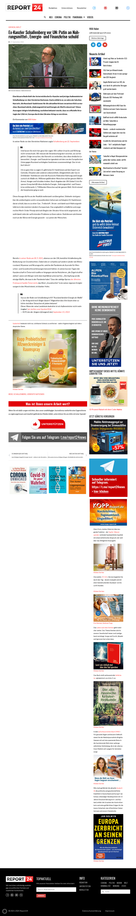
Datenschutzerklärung (91, 911)
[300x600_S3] (105, 250)
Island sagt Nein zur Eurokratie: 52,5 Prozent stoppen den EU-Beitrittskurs (115, 62)
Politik (67, 17)
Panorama (77, 17)
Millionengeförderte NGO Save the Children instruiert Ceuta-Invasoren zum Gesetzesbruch (115, 109)
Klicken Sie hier (18, 389)
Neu (51, 17)
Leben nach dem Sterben (105, 628)
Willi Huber (32, 119)
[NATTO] (108, 406)
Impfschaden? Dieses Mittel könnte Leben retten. (107, 372)
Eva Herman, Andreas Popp (103, 623)
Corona (58, 17)
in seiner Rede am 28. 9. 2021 (31, 258)
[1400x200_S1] (48, 133)
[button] (45, 17)
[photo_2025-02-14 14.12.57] (105, 366)
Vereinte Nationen (35, 394)
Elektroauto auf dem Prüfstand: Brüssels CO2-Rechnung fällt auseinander (113, 97)
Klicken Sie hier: (99, 591)
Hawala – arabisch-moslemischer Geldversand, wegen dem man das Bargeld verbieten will (114, 133)
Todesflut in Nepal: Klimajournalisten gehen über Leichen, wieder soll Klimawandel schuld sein (115, 160)
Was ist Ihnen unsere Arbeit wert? (48, 403)
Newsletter (81, 8)
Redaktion (53, 8)
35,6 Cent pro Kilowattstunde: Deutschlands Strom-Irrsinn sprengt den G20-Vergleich (115, 74)
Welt (18, 27)
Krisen (11, 27)
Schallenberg (19, 394)
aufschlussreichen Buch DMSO (109, 732)
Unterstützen (67, 8)
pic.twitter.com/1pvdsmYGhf (39, 309)
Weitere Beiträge (97, 38)
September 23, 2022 (61, 312)
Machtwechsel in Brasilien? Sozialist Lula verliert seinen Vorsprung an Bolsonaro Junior (115, 171)
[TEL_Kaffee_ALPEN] (108, 299)
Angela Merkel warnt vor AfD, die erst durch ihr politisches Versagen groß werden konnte (115, 85)
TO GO (104, 577)
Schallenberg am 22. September (66, 141)
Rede (10, 394)
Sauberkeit (16, 323)
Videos (90, 17)
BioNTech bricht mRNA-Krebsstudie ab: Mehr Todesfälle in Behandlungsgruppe (115, 121)
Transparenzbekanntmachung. (43, 137)
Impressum (109, 911)
